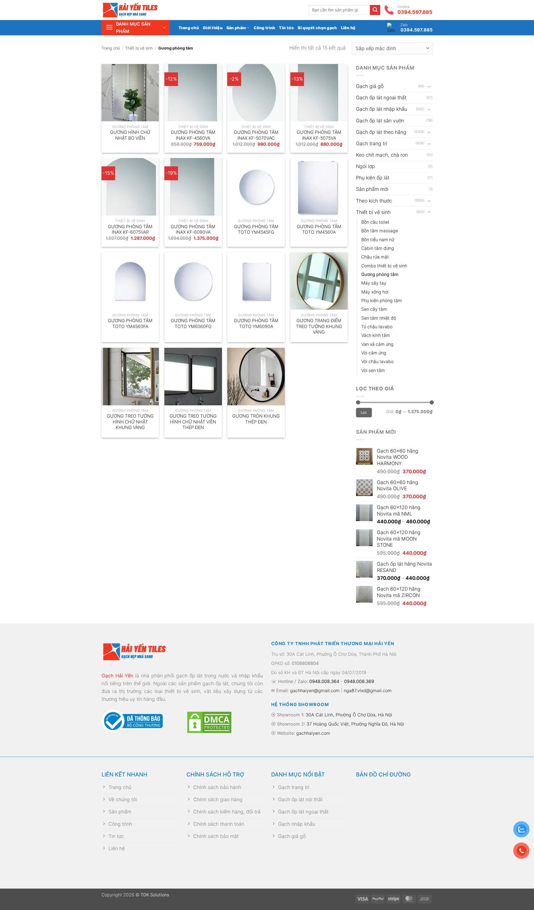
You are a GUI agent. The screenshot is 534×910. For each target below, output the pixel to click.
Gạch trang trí (371, 143)
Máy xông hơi (375, 292)
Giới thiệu (212, 27)
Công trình (264, 27)
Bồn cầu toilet (375, 222)
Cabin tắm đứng (377, 248)
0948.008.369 (359, 681)
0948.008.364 (324, 681)
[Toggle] (429, 86)
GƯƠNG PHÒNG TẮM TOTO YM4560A (319, 229)
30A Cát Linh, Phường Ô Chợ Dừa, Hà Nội (349, 714)
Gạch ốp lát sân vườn (380, 121)
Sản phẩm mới (372, 189)
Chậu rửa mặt (375, 257)
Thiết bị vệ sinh (139, 48)
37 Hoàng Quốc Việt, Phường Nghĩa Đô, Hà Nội (355, 724)
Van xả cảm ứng (377, 344)
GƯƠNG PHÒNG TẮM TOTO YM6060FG (193, 323)
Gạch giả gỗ (370, 86)
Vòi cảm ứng (373, 353)
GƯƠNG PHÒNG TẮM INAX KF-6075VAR (130, 229)
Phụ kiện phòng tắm (381, 300)
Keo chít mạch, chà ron (382, 155)
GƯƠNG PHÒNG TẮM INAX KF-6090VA (193, 229)
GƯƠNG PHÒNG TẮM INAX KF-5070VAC (256, 135)
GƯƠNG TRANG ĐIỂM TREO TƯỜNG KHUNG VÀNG (319, 326)
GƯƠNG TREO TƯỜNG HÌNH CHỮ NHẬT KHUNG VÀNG (130, 421)
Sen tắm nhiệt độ (378, 318)
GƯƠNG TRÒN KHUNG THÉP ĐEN (256, 419)
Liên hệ (348, 27)
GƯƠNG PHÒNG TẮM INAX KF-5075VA (319, 135)
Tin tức (286, 27)
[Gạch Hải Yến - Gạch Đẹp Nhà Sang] (139, 10)
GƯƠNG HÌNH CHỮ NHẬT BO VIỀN (130, 135)
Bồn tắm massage (379, 230)
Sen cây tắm (374, 309)
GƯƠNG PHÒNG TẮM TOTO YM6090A (256, 323)
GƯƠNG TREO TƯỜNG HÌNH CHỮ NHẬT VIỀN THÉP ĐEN (193, 421)
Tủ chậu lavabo (376, 326)
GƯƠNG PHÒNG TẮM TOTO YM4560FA (130, 323)
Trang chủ (189, 27)
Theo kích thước (374, 201)
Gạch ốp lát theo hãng (381, 132)
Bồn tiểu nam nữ (377, 239)
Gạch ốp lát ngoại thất (381, 97)
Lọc (364, 412)
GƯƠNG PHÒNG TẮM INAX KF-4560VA (193, 135)
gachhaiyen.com (313, 733)
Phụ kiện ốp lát (372, 178)
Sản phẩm (236, 27)
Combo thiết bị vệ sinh (384, 265)
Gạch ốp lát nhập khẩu (381, 109)
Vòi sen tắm (373, 370)
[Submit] (375, 10)
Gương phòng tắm (380, 274)
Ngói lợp (365, 166)
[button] (136, 27)
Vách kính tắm (375, 335)
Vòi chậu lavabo (377, 361)
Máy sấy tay (373, 283)
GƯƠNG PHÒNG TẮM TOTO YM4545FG (256, 229)
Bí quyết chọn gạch (317, 27)
